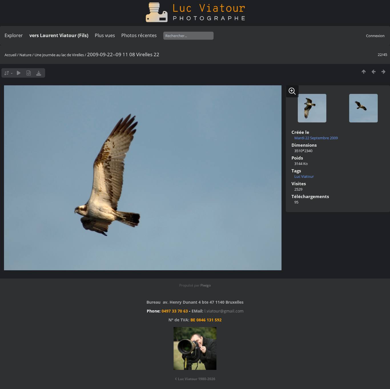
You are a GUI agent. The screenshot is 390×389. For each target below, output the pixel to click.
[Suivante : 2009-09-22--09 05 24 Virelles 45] (384, 71)
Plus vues (105, 35)
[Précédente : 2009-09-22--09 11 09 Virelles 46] (374, 71)
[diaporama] (19, 73)
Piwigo (205, 285)
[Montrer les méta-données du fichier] (29, 73)
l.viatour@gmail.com (224, 311)
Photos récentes (139, 35)
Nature (25, 54)
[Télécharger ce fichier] (39, 73)
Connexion (375, 35)
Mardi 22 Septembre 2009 (316, 137)
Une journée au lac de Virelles (59, 54)
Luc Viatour (304, 176)
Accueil (10, 54)
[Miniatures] (364, 71)
